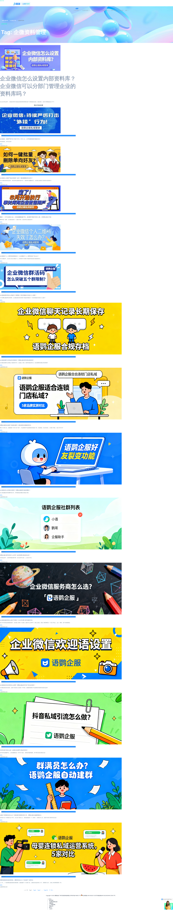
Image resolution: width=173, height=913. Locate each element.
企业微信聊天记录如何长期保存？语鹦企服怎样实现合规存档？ (17, 360)
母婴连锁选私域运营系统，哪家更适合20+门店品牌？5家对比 (16, 880)
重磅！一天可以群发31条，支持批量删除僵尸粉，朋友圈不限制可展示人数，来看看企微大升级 (25, 217)
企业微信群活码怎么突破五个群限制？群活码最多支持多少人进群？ (18, 295)
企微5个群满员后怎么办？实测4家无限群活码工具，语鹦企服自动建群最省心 (20, 815)
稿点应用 (51, 900)
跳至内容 (2, 0)
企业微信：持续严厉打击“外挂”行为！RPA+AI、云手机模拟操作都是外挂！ (20, 139)
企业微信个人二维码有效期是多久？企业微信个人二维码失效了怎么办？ (19, 256)
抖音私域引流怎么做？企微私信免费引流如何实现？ (14, 750)
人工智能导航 (52, 904)
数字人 (50, 907)
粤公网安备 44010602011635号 (89, 895)
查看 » (1, 144)
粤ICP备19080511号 (76, 895)
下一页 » (51, 890)
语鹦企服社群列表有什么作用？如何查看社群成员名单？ (15, 555)
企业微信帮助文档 (53, 901)
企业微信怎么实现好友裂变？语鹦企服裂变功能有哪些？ (15, 490)
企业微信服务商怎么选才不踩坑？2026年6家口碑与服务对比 (16, 620)
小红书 (50, 908)
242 (46, 890)
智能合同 (51, 906)
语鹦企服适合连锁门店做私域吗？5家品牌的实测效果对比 (15, 425)
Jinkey (50, 899)
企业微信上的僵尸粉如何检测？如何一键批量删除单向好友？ (16, 178)
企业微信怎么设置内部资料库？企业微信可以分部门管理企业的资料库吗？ (38, 86)
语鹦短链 (51, 903)
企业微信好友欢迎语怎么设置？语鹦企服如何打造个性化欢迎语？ (17, 685)
